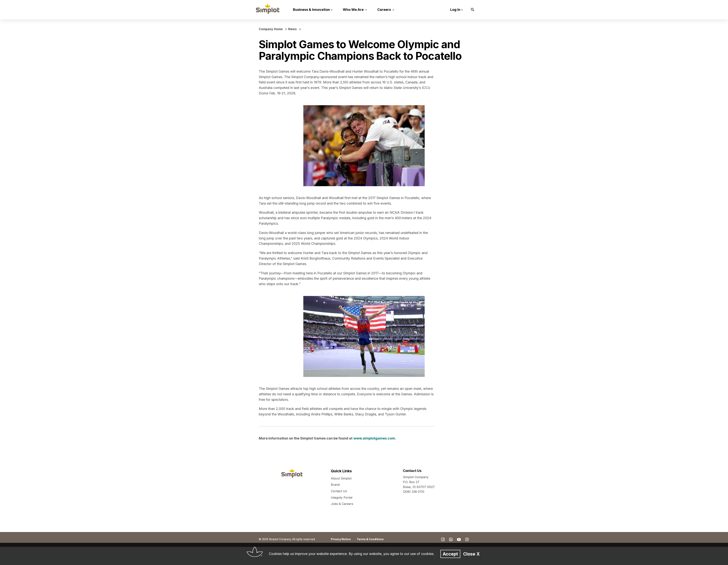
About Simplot (341, 478)
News (292, 29)
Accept (450, 554)
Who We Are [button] (353, 10)
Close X (471, 554)
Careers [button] (384, 10)
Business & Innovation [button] (311, 10)
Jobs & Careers (342, 504)
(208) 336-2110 (413, 492)
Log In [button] (455, 10)
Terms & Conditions (370, 539)
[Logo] (267, 9)
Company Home (271, 29)
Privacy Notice (341, 539)
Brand (335, 485)
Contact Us (339, 491)
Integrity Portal (341, 497)
